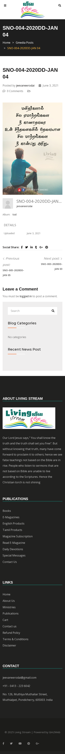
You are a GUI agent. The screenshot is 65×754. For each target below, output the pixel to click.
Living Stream (23, 732)
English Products (13, 523)
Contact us (9, 626)
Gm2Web (54, 732)
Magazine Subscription (18, 536)
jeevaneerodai (25, 85)
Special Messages (14, 555)
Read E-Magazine (14, 543)
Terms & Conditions (15, 639)
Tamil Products (12, 530)
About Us (9, 601)
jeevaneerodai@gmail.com (19, 677)
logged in (26, 296)
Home (6, 42)
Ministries (9, 607)
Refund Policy (11, 633)
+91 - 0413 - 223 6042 (16, 686)
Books (7, 511)
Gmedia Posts (24, 42)
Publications (11, 613)
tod (14, 214)
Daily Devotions (13, 549)
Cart (5, 620)
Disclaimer (9, 645)
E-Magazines (11, 517)
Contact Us (10, 562)
